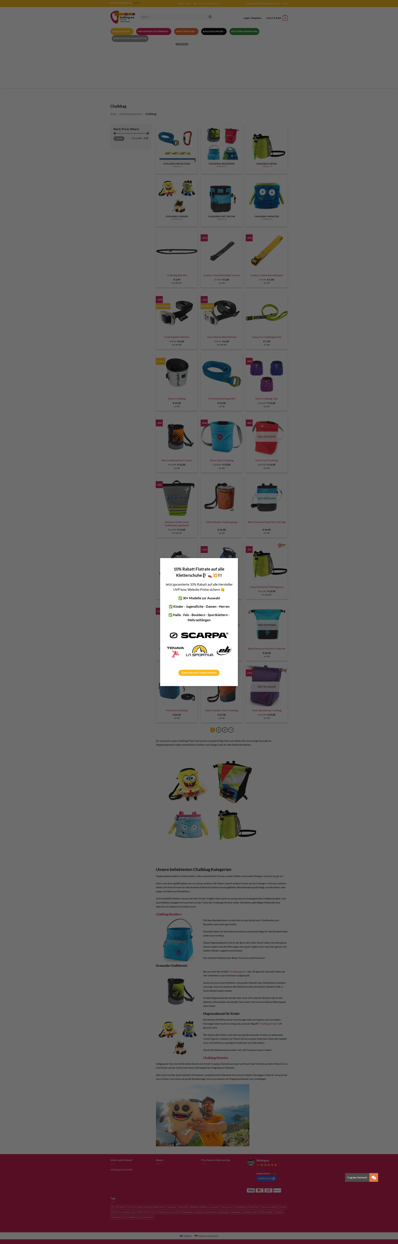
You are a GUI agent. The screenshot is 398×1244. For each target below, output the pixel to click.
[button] (373, 1177)
